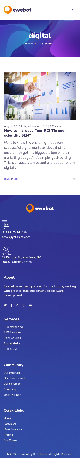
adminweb (34, 126)
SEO (45, 126)
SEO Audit (10, 349)
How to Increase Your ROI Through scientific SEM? (35, 133)
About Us (10, 424)
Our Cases (10, 440)
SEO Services (12, 332)
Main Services (13, 429)
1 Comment (56, 126)
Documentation (14, 378)
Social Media (12, 343)
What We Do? (12, 394)
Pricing (8, 435)
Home (29, 43)
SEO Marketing (13, 326)
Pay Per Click (12, 337)
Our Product (12, 372)
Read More (11, 178)
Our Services (12, 383)
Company (10, 389)
